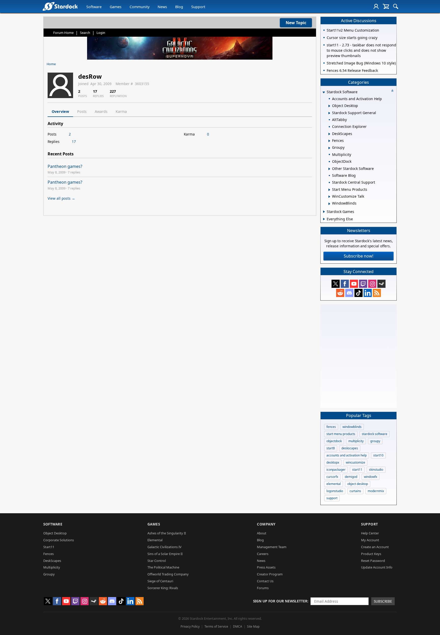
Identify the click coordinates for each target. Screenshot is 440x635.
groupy (375, 441)
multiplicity (356, 441)
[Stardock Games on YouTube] (354, 283)
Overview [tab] (60, 111)
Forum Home (63, 32)
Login (101, 32)
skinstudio (376, 469)
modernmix (376, 491)
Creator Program (270, 574)
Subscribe (383, 601)
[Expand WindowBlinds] (329, 203)
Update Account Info (376, 567)
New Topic (296, 22)
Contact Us (265, 581)
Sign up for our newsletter (280, 601)
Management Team (271, 547)
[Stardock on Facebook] (344, 283)
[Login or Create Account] (376, 6)
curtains (355, 491)
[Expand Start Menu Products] (329, 189)
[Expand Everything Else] (324, 219)
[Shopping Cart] (386, 6)
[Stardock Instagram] (372, 283)
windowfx (370, 477)
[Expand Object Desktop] (329, 106)
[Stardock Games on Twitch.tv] (363, 283)
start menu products (340, 434)
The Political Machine (163, 567)
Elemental (154, 540)
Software (94, 6)
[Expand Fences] (329, 141)
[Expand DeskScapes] (329, 134)
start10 (378, 455)
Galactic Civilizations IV (164, 547)
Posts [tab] (82, 111)
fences (331, 427)
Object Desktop (55, 533)
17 (74, 141)
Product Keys (371, 553)
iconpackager (336, 469)
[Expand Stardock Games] (324, 211)
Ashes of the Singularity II (166, 533)
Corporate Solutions (58, 540)
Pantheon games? (65, 166)
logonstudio (334, 491)
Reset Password (373, 560)
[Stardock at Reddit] (340, 293)
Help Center (370, 533)
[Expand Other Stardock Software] (329, 169)
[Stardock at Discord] (349, 293)
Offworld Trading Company (168, 574)
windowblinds (352, 427)
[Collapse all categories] (392, 90)
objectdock (334, 441)
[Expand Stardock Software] (323, 92)
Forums (263, 588)
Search (85, 32)
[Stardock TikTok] (358, 293)
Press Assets (266, 567)
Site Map (253, 626)
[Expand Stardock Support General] (329, 113)
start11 (357, 469)
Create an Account (375, 547)
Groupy (49, 574)
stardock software (374, 434)
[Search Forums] (395, 6)
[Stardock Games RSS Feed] (376, 293)
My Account (370, 540)
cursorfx (332, 477)
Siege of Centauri (160, 581)
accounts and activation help (346, 455)
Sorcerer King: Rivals (162, 588)
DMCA (237, 626)
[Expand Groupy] (329, 148)
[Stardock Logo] (60, 6)
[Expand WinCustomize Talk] (329, 196)
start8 (330, 448)
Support (198, 6)
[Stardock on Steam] (381, 283)
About (261, 533)
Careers (262, 553)
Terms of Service (216, 626)
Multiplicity (51, 567)
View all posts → (61, 198)
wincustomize (355, 462)
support (331, 498)
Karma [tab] (121, 111)
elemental (333, 484)
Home (51, 64)
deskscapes (349, 448)
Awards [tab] (101, 111)
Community (139, 6)
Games (115, 6)
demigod (351, 477)
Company (266, 524)
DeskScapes (52, 560)
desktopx (332, 462)
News (162, 6)
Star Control (156, 560)
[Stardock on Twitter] (335, 283)
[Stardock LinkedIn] (367, 293)
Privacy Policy (190, 626)
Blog (179, 6)
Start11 (48, 547)
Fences (48, 553)
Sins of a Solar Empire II (165, 553)
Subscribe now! (358, 256)
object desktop (357, 484)
